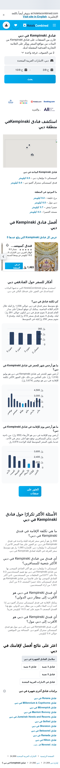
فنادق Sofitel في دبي (45, 721)
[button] (3, 15)
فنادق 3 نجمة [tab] (48, 666)
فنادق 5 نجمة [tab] (48, 674)
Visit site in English (35, 16)
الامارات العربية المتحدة (26, 756)
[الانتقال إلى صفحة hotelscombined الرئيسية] (36, 25)
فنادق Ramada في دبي (44, 735)
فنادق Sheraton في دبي (44, 726)
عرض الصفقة (16, 266)
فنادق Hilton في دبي (45, 739)
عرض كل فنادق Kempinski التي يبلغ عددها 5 (32, 237)
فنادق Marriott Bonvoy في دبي (40, 712)
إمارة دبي (54, 762)
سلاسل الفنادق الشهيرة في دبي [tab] (39, 659)
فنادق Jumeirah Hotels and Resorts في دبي (32, 716)
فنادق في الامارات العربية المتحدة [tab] (38, 681)
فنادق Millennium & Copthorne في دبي (35, 702)
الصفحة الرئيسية (47, 756)
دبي (38, 762)
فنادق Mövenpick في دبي (43, 707)
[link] (30, 491)
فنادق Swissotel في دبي (43, 730)
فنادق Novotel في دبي (44, 744)
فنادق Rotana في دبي (45, 698)
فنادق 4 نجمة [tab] (30, 666)
